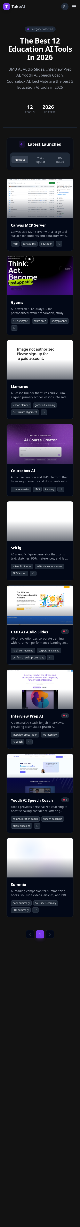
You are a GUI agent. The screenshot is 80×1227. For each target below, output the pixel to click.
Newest (20, 160)
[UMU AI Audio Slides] (40, 625)
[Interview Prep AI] (40, 709)
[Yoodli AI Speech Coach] (40, 793)
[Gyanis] (40, 295)
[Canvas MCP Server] (40, 215)
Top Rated (60, 160)
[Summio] (40, 877)
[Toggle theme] (65, 6)
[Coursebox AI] (40, 460)
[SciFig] (40, 540)
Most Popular (40, 160)
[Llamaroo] (40, 379)
